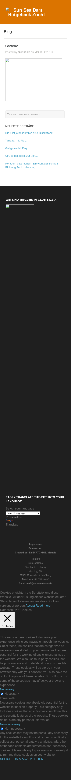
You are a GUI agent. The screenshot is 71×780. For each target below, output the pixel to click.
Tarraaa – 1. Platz (16, 140)
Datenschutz (35, 548)
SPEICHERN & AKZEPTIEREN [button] (21, 759)
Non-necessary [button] (10, 724)
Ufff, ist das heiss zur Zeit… (21, 156)
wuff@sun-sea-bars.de (39, 583)
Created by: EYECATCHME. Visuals (35, 552)
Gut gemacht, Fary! (16, 148)
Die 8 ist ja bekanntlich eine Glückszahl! (29, 133)
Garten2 (11, 45)
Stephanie (24, 52)
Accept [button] (30, 605)
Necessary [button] (7, 689)
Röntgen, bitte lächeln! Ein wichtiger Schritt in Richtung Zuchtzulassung (32, 165)
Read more (43, 605)
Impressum (35, 544)
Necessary (12, 693)
